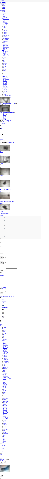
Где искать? (1, 325)
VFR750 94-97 (4, 364)
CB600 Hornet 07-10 (5, 346)
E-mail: (1, 462)
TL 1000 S (4, 415)
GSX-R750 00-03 (5, 409)
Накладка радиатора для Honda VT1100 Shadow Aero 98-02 (7, 112)
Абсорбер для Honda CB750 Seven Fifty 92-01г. (7, 189)
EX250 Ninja (4, 374)
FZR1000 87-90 (4, 423)
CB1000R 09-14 (4, 343)
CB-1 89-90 (4, 342)
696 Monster (4, 335)
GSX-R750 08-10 (5, 411)
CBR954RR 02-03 (5, 358)
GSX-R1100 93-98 (5, 405)
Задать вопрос (3, 123)
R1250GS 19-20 (4, 332)
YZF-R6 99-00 (4, 119)
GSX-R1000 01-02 (5, 402)
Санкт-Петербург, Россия (3, 287)
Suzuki (2, 397)
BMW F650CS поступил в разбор (5, 307)
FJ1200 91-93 (4, 420)
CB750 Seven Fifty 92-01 (5, 347)
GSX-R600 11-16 (5, 408)
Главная (1, 95)
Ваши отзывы (3, 299)
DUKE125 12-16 (5, 394)
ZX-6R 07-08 (4, 388)
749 (3, 336)
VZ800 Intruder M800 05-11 (6, 418)
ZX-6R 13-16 (4, 389)
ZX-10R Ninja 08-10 (5, 384)
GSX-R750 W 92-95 (5, 413)
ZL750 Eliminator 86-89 (5, 381)
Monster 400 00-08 (5, 338)
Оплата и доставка (4, 122)
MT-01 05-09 (4, 104)
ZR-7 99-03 (4, 382)
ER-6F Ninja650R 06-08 (5, 373)
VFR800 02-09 (4, 365)
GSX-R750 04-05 (5, 410)
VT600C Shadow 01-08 (5, 368)
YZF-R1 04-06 (4, 114)
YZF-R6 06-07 (4, 118)
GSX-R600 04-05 (5, 407)
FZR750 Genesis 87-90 (5, 424)
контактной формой (10, 142)
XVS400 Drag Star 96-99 (5, 433)
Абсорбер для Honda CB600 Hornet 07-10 (6, 213)
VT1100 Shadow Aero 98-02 (6, 367)
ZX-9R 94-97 (4, 390)
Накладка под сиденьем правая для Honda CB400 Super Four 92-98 (7, 103)
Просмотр (1, 151)
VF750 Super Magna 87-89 (6, 362)
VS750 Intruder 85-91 (5, 417)
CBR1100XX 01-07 (5, 350)
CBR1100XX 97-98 (5, 351)
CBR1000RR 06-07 (5, 349)
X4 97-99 (4, 371)
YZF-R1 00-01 (4, 435)
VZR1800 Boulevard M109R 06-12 (7, 419)
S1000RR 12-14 (4, 333)
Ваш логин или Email (3, 455)
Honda (3, 95)
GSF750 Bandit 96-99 (5, 399)
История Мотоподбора (4, 300)
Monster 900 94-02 (5, 339)
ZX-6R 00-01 (4, 386)
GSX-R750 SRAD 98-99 (5, 412)
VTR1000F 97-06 (5, 369)
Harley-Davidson (3, 340)
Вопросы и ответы (4, 301)
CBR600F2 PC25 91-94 (5, 352)
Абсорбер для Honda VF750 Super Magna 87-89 (7, 201)
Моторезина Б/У (3, 442)
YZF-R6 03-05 (4, 117)
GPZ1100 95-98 (4, 375)
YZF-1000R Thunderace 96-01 (6, 434)
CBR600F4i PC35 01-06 (5, 354)
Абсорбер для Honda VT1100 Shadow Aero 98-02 (7, 177)
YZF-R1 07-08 (4, 115)
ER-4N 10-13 (4, 372)
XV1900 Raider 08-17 (5, 431)
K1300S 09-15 (4, 331)
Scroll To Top (1, 460)
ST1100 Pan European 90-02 (8, 95)
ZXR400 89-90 (4, 392)
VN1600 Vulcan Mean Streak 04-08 (7, 378)
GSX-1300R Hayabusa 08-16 (6, 400)
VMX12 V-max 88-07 (5, 428)
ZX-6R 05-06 (4, 387)
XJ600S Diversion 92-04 (5, 429)
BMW (2, 328)
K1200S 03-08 (4, 330)
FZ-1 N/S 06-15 (4, 421)
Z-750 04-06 (4, 380)
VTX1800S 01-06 (5, 370)
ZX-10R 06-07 (4, 383)
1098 (3, 334)
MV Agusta (3, 396)
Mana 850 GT (4, 5)
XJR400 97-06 (4, 430)
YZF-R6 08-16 (4, 440)
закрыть (1, 324)
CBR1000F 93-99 (5, 348)
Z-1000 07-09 (4, 379)
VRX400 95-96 (4, 366)
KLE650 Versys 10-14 (5, 376)
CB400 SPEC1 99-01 (5, 344)
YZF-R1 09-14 (4, 437)
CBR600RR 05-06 (5, 355)
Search (1, 443)
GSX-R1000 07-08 (5, 404)
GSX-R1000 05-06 (5, 403)
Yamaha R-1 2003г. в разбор (4, 318)
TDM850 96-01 (4, 427)
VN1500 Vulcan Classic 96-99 (6, 377)
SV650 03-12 (4, 414)
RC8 (3, 395)
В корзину (2, 476)
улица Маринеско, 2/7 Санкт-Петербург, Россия (3, 275)
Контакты (3, 302)
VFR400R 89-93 (5, 363)
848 (3, 337)
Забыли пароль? (2, 459)
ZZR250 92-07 (4, 393)
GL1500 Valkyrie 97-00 (5, 359)
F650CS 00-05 (4, 7)
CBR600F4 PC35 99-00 (5, 353)
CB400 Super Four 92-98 (5, 345)
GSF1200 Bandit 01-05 (5, 398)
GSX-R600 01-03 (5, 406)
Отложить (1, 152)
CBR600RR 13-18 (5, 356)
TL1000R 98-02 (4, 416)
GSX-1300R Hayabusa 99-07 (6, 401)
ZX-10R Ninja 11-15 (5, 385)
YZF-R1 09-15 (4, 116)
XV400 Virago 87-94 (5, 432)
